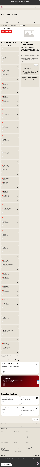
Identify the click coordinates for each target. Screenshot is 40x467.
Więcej (37, 423)
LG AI (14, 449)
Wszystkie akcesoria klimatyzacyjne (5, 450)
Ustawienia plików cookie (31, 458)
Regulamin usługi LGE (8, 458)
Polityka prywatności (14, 458)
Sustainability (28, 448)
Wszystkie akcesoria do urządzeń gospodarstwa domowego (30, 437)
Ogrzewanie (2, 449)
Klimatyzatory (3, 448)
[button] (33, 7)
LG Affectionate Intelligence (17, 451)
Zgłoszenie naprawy (16, 448)
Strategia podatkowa (29, 447)
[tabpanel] (20, 206)
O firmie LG (28, 442)
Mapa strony (2, 458)
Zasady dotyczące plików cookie (22, 458)
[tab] (6, 22)
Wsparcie (15, 442)
